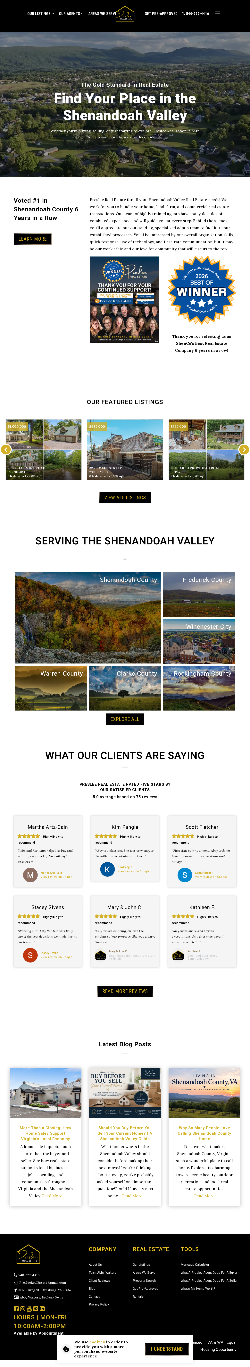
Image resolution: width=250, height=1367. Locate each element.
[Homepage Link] (125, 13)
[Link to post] (45, 1093)
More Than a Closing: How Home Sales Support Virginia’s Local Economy (45, 1133)
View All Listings (125, 497)
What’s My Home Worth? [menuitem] (198, 1288)
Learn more (33, 239)
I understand (167, 1349)
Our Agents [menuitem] (70, 13)
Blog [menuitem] (92, 1288)
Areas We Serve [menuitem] (144, 1272)
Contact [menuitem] (94, 1296)
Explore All (125, 719)
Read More (52, 1195)
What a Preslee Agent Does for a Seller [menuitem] (209, 1280)
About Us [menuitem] (95, 1264)
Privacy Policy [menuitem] (99, 1304)
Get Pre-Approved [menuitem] (161, 13)
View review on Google (56, 876)
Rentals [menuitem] (138, 1296)
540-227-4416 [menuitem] (197, 13)
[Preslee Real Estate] (28, 1253)
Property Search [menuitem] (144, 1280)
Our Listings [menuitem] (39, 13)
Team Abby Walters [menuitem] (102, 1272)
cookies (97, 1341)
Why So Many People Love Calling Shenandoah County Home (204, 1133)
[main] (125, 617)
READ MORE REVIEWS (125, 991)
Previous (6, 449)
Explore (153, 591)
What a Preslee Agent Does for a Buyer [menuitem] (209, 1272)
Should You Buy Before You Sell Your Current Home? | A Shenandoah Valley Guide (125, 1133)
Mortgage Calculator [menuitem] (195, 1264)
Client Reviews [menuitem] (99, 1280)
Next (244, 449)
